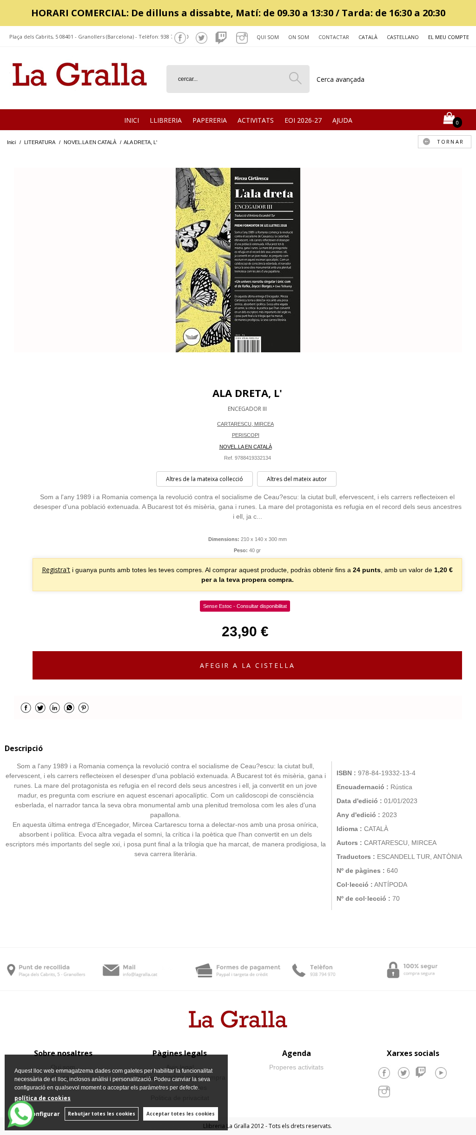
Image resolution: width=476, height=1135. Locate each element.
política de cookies (42, 1098)
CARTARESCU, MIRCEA (245, 424)
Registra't (56, 569)
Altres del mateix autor (297, 479)
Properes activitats (296, 1067)
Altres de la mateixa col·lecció (204, 479)
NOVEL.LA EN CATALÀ (245, 446)
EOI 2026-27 (303, 120)
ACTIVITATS (256, 120)
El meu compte (448, 36)
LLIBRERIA (166, 120)
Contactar (333, 36)
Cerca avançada (340, 79)
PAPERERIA (209, 120)
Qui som (268, 36)
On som (298, 36)
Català (367, 36)
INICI (131, 120)
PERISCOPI (245, 435)
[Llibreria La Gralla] (79, 98)
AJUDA (342, 120)
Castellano (403, 36)
